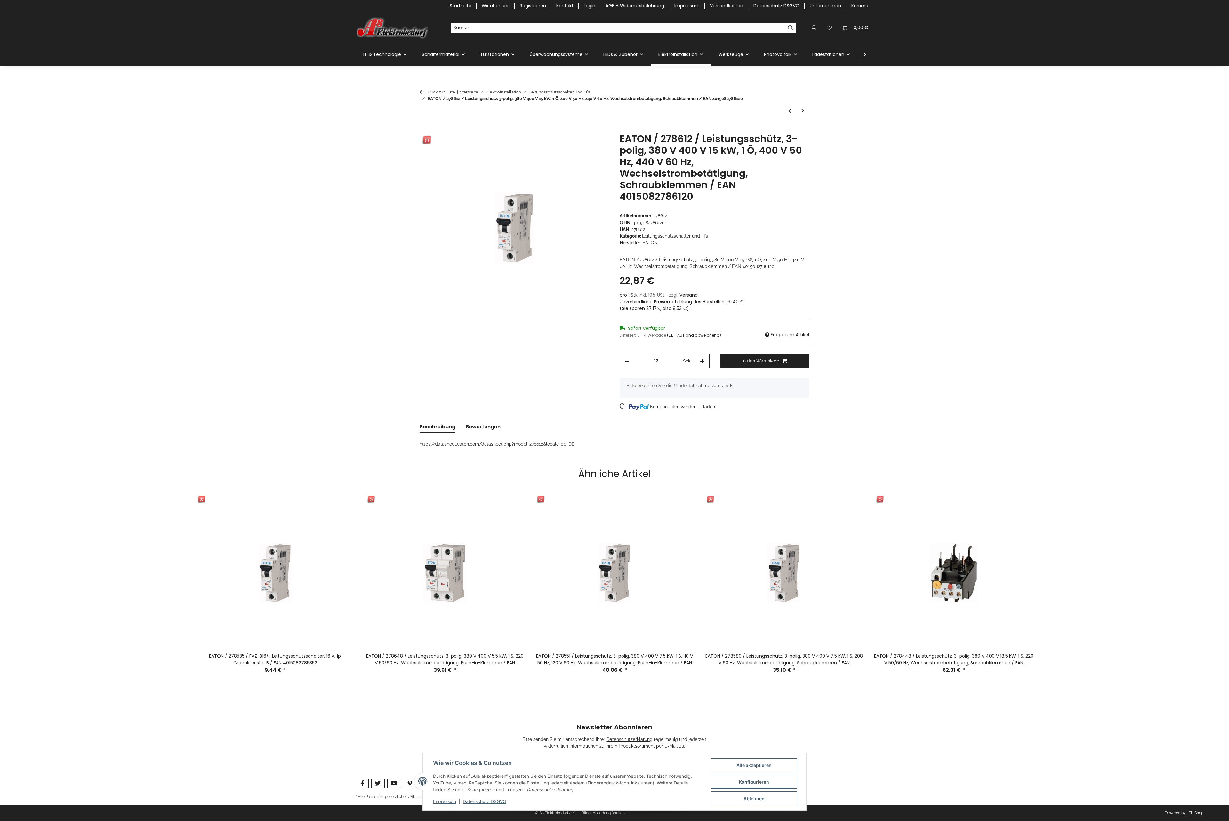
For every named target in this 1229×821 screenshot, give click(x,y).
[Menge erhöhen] (702, 361)
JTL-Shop (1195, 813)
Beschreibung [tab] (437, 426)
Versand (688, 295)
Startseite (460, 6)
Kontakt (565, 6)
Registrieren (533, 6)
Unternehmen (825, 6)
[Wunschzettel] (829, 28)
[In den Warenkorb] (425, 129)
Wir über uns (496, 6)
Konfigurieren (754, 781)
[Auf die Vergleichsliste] (579, 145)
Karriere (859, 6)
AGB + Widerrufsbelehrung (635, 6)
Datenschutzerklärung (629, 739)
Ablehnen (754, 798)
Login (589, 6)
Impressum (444, 801)
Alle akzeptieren (754, 765)
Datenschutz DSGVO (484, 801)
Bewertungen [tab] (483, 426)
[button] (814, 28)
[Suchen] (790, 27)
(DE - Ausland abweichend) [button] (694, 335)
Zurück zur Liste (439, 92)
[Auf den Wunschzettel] (596, 145)
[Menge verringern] (627, 361)
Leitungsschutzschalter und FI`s (675, 236)
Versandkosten (726, 6)
